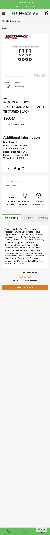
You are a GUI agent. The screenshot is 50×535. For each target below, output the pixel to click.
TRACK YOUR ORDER (25, 2)
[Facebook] (15, 168)
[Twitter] (19, 168)
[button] (9, 124)
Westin (6, 98)
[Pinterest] (23, 168)
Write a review (25, 287)
